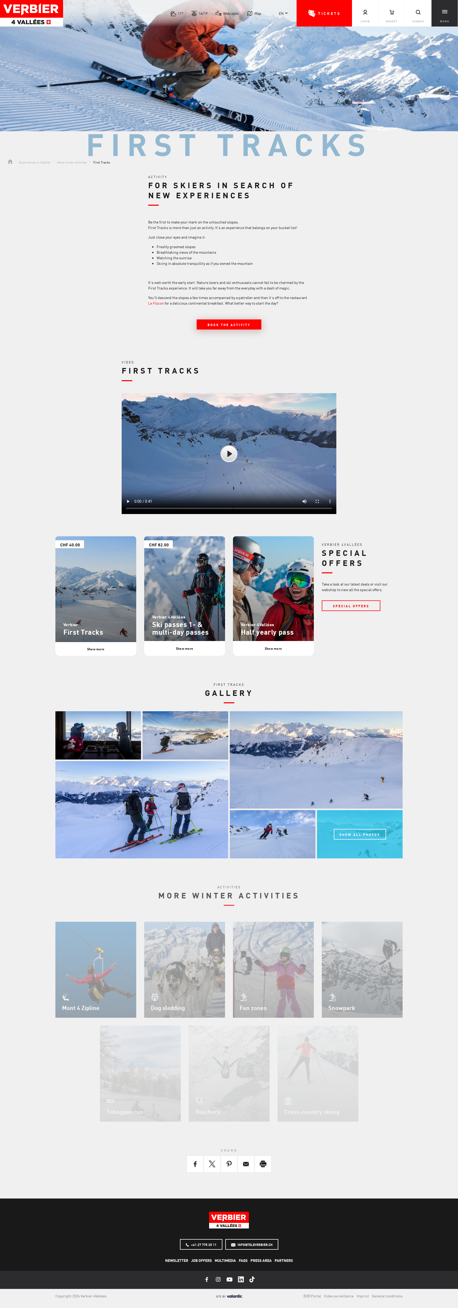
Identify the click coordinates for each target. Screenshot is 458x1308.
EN (281, 13)
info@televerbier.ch (254, 1244)
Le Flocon (156, 303)
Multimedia (225, 1260)
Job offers (201, 1260)
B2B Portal (312, 1295)
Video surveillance (339, 1295)
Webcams (231, 13)
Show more (96, 649)
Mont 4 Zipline (80, 1007)
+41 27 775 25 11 (203, 1244)
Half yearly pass (267, 632)
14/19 (203, 13)
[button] (324, 13)
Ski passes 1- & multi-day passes (180, 628)
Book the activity (229, 324)
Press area (261, 1260)
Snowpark (341, 1007)
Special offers (351, 606)
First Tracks (83, 632)
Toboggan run (125, 1111)
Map (257, 13)
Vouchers (207, 1111)
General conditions (387, 1295)
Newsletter (176, 1260)
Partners (284, 1260)
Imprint (362, 1295)
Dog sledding (168, 1007)
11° (180, 13)
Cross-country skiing (312, 1111)
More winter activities (72, 162)
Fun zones (253, 1007)
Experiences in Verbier (35, 162)
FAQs (243, 1260)
